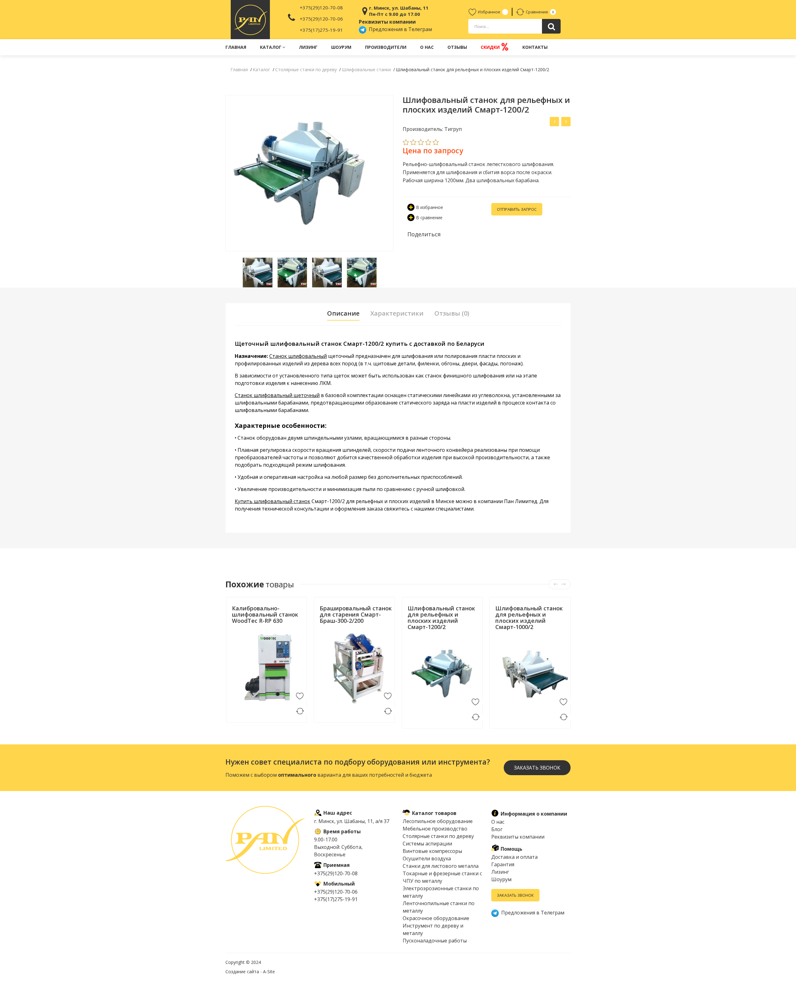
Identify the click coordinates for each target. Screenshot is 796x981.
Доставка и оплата (514, 857)
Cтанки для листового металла (441, 866)
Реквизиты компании (517, 836)
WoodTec (241, 628)
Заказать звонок (515, 895)
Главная (235, 47)
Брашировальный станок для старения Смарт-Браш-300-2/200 (356, 614)
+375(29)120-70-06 (321, 19)
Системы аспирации (427, 843)
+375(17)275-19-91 (321, 30)
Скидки (491, 47)
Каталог (270, 47)
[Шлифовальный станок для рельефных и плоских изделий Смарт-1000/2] (554, 121)
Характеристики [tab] (396, 313)
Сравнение (537, 12)
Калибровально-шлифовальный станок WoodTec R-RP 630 (265, 614)
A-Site (269, 971)
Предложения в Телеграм (399, 29)
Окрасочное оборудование (436, 918)
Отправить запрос (517, 209)
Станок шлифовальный (298, 356)
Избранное (489, 12)
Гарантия (502, 864)
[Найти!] (551, 26)
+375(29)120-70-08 (321, 7)
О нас (427, 47)
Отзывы (457, 47)
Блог (496, 829)
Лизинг (308, 47)
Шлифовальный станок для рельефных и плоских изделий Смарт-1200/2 (441, 617)
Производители (385, 47)
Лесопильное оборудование (438, 821)
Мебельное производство (435, 828)
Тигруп (326, 628)
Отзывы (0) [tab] (451, 313)
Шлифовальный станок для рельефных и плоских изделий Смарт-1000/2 (529, 617)
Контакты (535, 47)
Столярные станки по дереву (438, 836)
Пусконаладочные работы (435, 940)
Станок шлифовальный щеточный (277, 395)
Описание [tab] (343, 313)
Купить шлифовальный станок (272, 501)
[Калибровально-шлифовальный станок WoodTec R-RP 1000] (566, 121)
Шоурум (341, 47)
